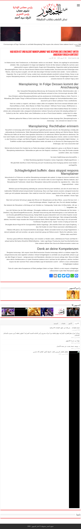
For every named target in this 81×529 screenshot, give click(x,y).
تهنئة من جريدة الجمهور (73, 341)
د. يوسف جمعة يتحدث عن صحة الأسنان (68, 346)
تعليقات (63, 323)
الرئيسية (76, 44)
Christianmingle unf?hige (10, 44)
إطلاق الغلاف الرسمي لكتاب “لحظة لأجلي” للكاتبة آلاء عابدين (50, 352)
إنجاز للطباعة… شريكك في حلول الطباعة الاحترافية (65, 328)
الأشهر (70, 323)
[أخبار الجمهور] (40, 11)
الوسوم (56, 323)
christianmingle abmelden (66, 93)
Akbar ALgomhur (72, 58)
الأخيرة (77, 323)
